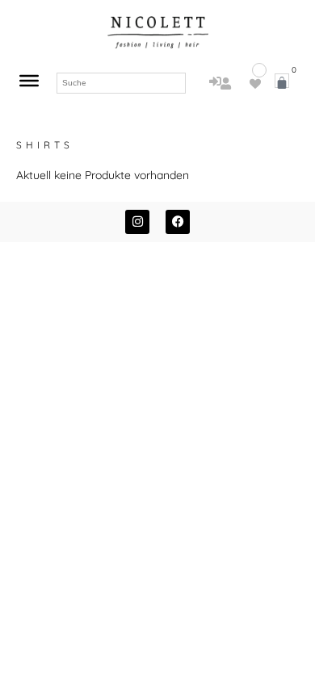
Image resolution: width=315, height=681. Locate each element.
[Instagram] (137, 222)
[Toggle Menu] (29, 80)
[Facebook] (178, 222)
